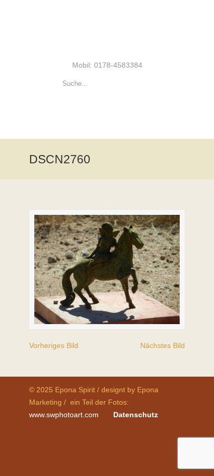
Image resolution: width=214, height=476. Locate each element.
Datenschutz (135, 414)
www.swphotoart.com (64, 414)
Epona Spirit (107, 29)
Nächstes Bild (162, 345)
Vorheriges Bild (53, 345)
